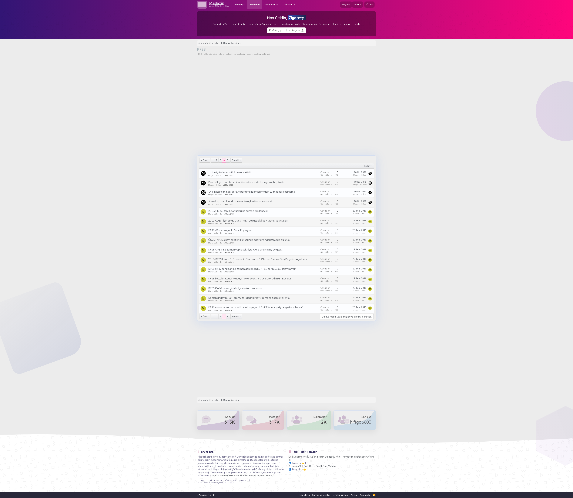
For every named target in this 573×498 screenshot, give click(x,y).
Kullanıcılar (286, 4)
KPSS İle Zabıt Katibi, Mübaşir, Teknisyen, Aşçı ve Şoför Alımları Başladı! (249, 278)
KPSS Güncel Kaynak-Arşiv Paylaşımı (229, 230)
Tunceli (215, 475)
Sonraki (235, 160)
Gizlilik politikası (340, 495)
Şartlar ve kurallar (321, 495)
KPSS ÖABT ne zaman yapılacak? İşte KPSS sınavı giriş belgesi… (245, 249)
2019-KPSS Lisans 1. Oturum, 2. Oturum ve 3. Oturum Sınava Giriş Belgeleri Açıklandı (257, 259)
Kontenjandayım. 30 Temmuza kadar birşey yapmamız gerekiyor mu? (249, 297)
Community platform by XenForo (224, 480)
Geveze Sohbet (248, 475)
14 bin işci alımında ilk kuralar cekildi (229, 172)
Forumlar (255, 4)
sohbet (236, 475)
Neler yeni (269, 4)
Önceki (206, 160)
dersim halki (226, 475)
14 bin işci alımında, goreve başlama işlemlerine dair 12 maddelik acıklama (251, 191)
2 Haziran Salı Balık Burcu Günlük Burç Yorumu (312, 466)
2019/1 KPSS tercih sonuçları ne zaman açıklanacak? (238, 210)
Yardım (354, 495)
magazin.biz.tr (207, 495)
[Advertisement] (286, 78)
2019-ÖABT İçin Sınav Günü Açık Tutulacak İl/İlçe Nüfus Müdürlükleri (248, 220)
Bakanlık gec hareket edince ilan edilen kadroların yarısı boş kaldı (246, 182)
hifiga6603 (360, 422)
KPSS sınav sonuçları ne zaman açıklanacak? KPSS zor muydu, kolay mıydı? (252, 268)
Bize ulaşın (304, 495)
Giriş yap (277, 30)
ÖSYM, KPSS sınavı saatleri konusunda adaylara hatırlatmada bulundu (249, 239)
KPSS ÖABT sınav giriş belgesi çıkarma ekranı (235, 288)
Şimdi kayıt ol (293, 30)
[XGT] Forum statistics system (216, 483)
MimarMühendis (215, 214)
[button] (277, 4)
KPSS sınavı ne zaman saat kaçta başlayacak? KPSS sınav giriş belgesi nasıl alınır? (255, 307)
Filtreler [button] (366, 166)
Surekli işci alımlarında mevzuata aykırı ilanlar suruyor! (240, 201)
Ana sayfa (239, 4)
